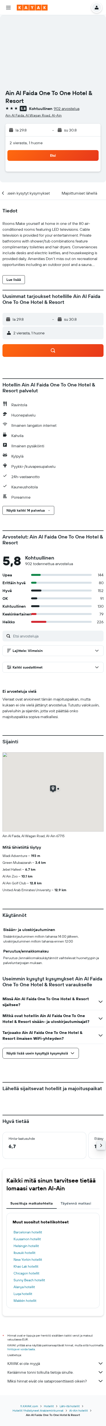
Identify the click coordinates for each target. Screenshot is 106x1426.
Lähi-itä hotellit (70, 1406)
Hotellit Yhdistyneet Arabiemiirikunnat (38, 1410)
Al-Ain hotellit (78, 1410)
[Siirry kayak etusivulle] (32, 8)
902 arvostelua (66, 108)
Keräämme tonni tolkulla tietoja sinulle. (40, 1372)
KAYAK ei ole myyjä (23, 1363)
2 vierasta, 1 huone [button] (26, 142)
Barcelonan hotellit (28, 1232)
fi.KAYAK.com (29, 1406)
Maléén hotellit (25, 1300)
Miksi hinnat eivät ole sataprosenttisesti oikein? (47, 1381)
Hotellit (49, 1406)
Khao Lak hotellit (26, 1266)
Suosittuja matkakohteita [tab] (31, 1203)
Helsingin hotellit (26, 1246)
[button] (8, 7)
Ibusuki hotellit (24, 1252)
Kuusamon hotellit (27, 1239)
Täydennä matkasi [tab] (76, 1203)
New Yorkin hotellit (28, 1259)
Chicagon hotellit (26, 1273)
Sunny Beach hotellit (29, 1280)
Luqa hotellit (23, 1294)
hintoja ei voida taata (21, 1349)
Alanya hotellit (24, 1287)
